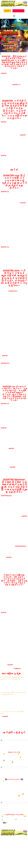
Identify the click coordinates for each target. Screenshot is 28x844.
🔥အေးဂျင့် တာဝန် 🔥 (14, 752)
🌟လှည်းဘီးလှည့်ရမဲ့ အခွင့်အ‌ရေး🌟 (14, 814)
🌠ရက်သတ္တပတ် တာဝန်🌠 (14, 779)
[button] (14, 16)
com (16, 84)
